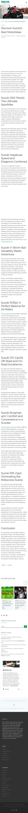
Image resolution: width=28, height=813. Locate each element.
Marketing (5, 787)
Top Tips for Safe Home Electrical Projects (11, 637)
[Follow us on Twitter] (4, 615)
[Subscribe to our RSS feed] (1, 615)
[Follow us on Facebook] (6, 615)
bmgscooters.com (6, 241)
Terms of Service (6, 757)
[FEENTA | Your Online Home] (5, 2)
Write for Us (5, 759)
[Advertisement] (14, 54)
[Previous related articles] (21, 582)
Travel (4, 796)
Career (4, 774)
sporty (3, 339)
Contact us (4, 753)
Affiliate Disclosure (6, 751)
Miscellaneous (6, 789)
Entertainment (6, 779)
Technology (6, 793)
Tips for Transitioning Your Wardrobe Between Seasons (12, 649)
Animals (4, 772)
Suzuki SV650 (8, 313)
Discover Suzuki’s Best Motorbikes (9, 640)
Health (4, 783)
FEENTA (11, 804)
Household (5, 785)
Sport (6, 21)
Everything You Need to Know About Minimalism (12, 654)
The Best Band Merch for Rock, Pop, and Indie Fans (13, 644)
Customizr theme (21, 806)
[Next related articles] (25, 582)
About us (4, 749)
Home (2, 21)
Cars (3, 776)
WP (8, 806)
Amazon (4, 770)
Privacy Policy (5, 755)
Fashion (4, 781)
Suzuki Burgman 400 (10, 427)
